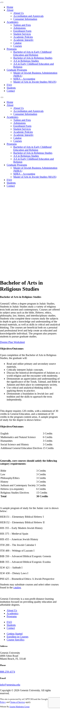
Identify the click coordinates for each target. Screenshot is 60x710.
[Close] (2, 97)
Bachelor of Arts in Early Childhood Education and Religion (32, 53)
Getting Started (14, 633)
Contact (11, 90)
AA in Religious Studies (26, 60)
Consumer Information (25, 19)
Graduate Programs (17, 69)
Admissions (19, 28)
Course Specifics (15, 639)
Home (10, 7)
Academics (12, 22)
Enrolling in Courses (17, 636)
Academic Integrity (23, 40)
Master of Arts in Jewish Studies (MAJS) (34, 81)
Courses (17, 46)
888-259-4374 (7, 671)
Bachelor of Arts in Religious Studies (32, 57)
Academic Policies (23, 37)
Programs (12, 49)
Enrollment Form (22, 31)
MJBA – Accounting (24, 78)
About (10, 10)
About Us (18, 13)
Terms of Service (17, 702)
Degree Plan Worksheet (12, 342)
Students (11, 87)
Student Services (22, 34)
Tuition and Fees (22, 25)
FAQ (9, 84)
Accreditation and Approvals (28, 16)
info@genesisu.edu (10, 684)
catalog (17, 587)
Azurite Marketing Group (19, 707)
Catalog (17, 43)
